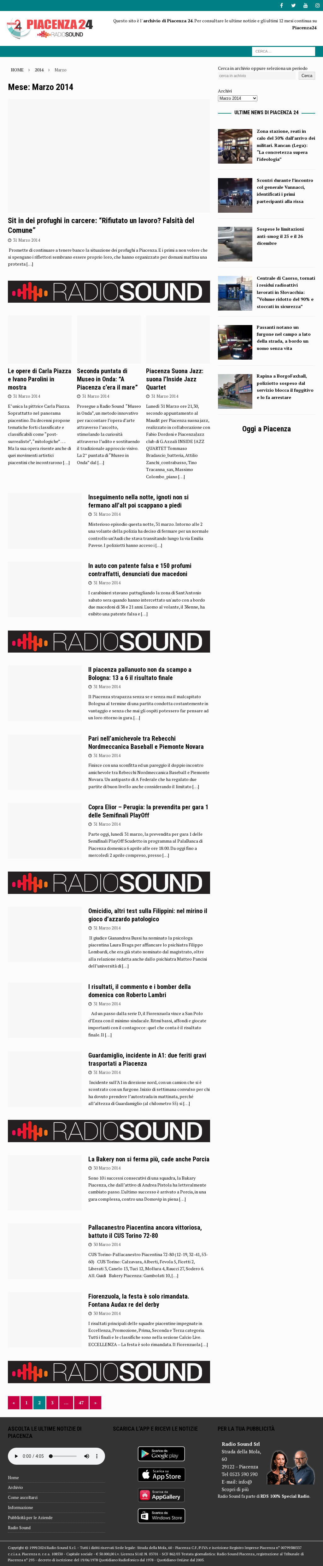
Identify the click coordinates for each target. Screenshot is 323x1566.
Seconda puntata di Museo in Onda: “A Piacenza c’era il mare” (107, 379)
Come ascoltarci (23, 1497)
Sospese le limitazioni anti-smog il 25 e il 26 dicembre (280, 236)
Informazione (20, 1507)
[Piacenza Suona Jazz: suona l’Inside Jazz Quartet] (178, 340)
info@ (245, 1482)
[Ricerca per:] (283, 51)
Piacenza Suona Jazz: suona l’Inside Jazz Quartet (174, 379)
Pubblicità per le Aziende (30, 1517)
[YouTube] (305, 5)
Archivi (225, 91)
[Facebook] (281, 5)
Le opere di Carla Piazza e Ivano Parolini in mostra (39, 379)
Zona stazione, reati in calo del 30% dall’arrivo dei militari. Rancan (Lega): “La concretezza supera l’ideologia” (286, 145)
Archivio (15, 1487)
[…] (29, 264)
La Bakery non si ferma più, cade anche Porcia (148, 1159)
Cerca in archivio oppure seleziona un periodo (263, 68)
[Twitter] (293, 5)
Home (13, 1477)
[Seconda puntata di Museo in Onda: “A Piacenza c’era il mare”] (109, 340)
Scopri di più (235, 1489)
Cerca (307, 75)
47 (81, 1403)
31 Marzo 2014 (26, 240)
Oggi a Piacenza (266, 428)
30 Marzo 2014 (106, 1168)
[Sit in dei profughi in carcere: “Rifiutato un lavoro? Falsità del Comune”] (109, 155)
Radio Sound (19, 1527)
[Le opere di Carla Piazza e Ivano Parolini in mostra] (40, 340)
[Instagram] (317, 5)
